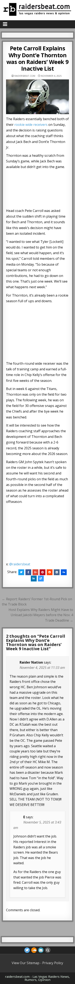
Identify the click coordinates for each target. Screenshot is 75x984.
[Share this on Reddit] (49, 572)
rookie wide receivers (31, 124)
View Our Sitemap (25, 963)
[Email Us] (41, 950)
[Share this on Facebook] (28, 572)
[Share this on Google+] (35, 572)
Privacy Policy (52, 963)
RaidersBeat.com (24, 75)
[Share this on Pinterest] (42, 572)
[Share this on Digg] (64, 572)
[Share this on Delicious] (41, 578)
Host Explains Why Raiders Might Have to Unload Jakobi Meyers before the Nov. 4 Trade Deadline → (41, 615)
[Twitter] (27, 950)
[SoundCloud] (34, 950)
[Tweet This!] (21, 572)
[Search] (47, 950)
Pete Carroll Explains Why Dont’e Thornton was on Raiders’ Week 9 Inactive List (37, 58)
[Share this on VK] (57, 572)
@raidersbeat (19, 564)
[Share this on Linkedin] (34, 578)
